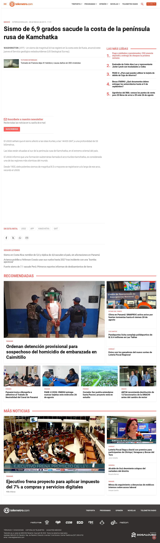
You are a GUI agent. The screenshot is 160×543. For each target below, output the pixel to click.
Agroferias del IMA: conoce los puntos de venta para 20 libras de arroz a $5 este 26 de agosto (133, 94)
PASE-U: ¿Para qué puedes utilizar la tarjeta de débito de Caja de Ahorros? (133, 74)
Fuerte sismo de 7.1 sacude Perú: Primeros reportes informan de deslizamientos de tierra (48, 266)
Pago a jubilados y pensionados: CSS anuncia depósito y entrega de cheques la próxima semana (132, 55)
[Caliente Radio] (102, 524)
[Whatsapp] (20, 238)
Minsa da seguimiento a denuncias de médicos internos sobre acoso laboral (131, 485)
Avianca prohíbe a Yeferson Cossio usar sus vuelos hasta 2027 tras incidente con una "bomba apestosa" (50, 260)
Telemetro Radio (130, 4)
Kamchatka (43, 229)
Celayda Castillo (113, 490)
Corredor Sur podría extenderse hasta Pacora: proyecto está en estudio (98, 395)
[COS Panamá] (69, 524)
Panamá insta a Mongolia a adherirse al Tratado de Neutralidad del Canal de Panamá (22, 395)
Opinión (102, 4)
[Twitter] (13, 238)
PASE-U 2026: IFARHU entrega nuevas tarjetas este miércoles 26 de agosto (60, 395)
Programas (89, 4)
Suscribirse (12, 129)
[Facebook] (6, 238)
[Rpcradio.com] (91, 524)
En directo (151, 4)
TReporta (76, 4)
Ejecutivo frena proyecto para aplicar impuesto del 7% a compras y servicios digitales (52, 484)
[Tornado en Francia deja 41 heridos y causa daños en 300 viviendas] (11, 67)
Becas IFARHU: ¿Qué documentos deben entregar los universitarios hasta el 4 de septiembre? (130, 84)
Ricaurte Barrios (113, 474)
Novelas (114, 4)
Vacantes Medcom (53, 530)
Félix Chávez (11, 492)
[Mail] (27, 238)
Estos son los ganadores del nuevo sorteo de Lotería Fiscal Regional (130, 353)
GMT (56, 229)
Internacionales (19, 22)
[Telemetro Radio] (113, 524)
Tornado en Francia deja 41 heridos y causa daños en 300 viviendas (51, 63)
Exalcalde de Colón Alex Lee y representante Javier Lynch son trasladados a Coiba (132, 65)
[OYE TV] (58, 524)
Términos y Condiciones (14, 530)
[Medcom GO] (36, 524)
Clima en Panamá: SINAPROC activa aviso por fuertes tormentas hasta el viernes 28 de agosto (130, 317)
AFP (32, 229)
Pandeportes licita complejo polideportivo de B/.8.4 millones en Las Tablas (130, 335)
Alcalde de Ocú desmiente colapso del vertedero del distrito (127, 469)
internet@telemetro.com (16, 537)
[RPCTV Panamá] (47, 524)
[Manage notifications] (154, 537)
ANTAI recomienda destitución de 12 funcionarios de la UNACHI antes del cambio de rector (137, 395)
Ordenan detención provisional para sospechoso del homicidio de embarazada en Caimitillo (51, 352)
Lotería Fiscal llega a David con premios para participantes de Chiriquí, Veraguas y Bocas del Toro (131, 452)
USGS (23, 229)
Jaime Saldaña (113, 458)
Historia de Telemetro (35, 530)
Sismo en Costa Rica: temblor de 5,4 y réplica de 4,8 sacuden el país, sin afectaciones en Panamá (52, 255)
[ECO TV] (80, 524)
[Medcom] (124, 524)
